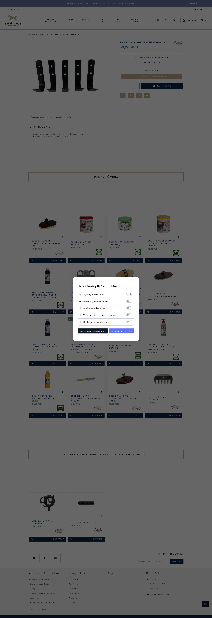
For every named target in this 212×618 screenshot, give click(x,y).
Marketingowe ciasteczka (95, 301)
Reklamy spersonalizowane (96, 322)
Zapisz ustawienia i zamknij (93, 331)
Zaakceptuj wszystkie (121, 331)
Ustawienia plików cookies (97, 286)
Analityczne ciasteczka (94, 308)
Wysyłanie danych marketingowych (100, 315)
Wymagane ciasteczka (94, 294)
